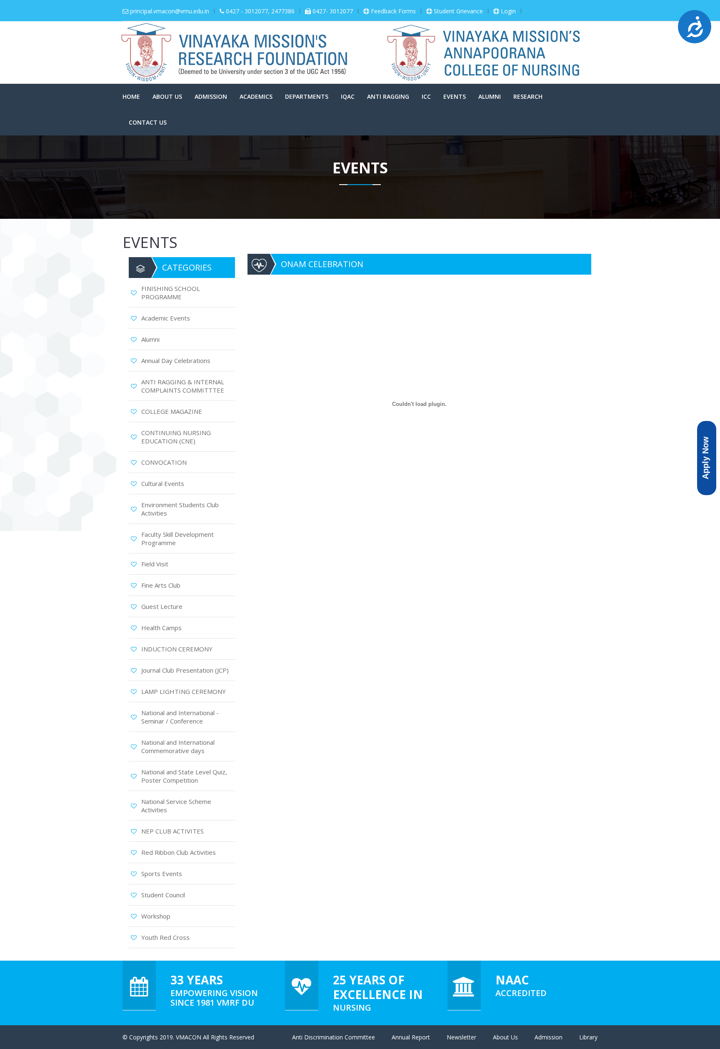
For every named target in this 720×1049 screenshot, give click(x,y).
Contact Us (148, 122)
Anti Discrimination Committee (333, 1037)
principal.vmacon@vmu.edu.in (169, 11)
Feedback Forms (393, 11)
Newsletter (461, 1037)
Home (131, 96)
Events (454, 96)
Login (508, 11)
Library (588, 1037)
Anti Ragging (388, 96)
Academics (256, 96)
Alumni (489, 96)
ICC (426, 96)
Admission (211, 96)
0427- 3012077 (332, 11)
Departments (306, 96)
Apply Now (705, 457)
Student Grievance (458, 11)
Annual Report (411, 1037)
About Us (167, 96)
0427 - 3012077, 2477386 (260, 11)
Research (527, 96)
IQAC (348, 96)
